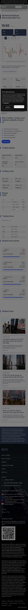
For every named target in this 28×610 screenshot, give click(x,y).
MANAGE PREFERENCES (8, 107)
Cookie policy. (6, 103)
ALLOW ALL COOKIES (19, 106)
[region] (14, 100)
